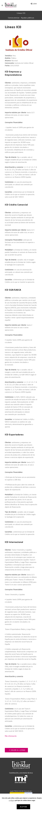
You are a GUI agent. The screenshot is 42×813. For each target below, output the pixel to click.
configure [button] (11, 800)
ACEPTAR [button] (23, 807)
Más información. (11, 736)
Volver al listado (17, 750)
